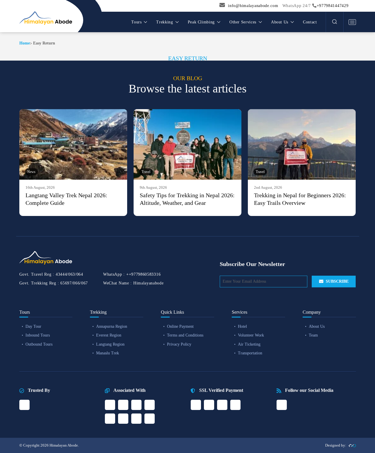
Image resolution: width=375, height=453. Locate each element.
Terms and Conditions (185, 335)
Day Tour (33, 326)
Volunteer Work (251, 335)
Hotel (242, 326)
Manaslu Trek (107, 353)
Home (24, 43)
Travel (146, 172)
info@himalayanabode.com (253, 6)
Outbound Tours (38, 344)
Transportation (250, 353)
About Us (317, 326)
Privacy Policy (179, 344)
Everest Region (108, 335)
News (31, 172)
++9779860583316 (143, 274)
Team (313, 335)
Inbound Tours (37, 335)
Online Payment (180, 326)
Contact (310, 22)
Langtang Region (110, 344)
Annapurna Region (111, 326)
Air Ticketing (249, 344)
